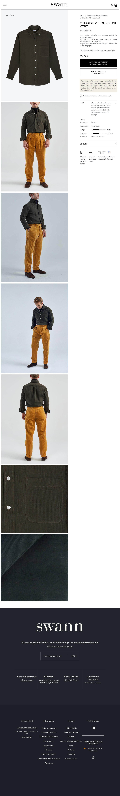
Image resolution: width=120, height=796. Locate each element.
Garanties (49, 750)
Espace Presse (49, 741)
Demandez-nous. (87, 90)
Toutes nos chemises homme (97, 15)
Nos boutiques (27, 737)
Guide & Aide (48, 745)
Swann (82, 15)
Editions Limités (71, 728)
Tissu (82, 103)
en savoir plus (110, 50)
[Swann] (60, 4)
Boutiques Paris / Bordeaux (48, 737)
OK (74, 656)
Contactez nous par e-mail (27, 728)
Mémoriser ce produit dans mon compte (97, 96)
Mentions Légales (49, 754)
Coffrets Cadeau (71, 759)
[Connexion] (112, 5)
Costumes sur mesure (48, 728)
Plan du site (49, 763)
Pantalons (71, 754)
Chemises (71, 737)
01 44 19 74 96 (71, 680)
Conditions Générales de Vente (49, 759)
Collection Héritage (71, 732)
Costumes (71, 750)
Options (84, 144)
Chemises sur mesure (48, 732)
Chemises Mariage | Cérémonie (71, 741)
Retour (11, 15)
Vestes (71, 745)
